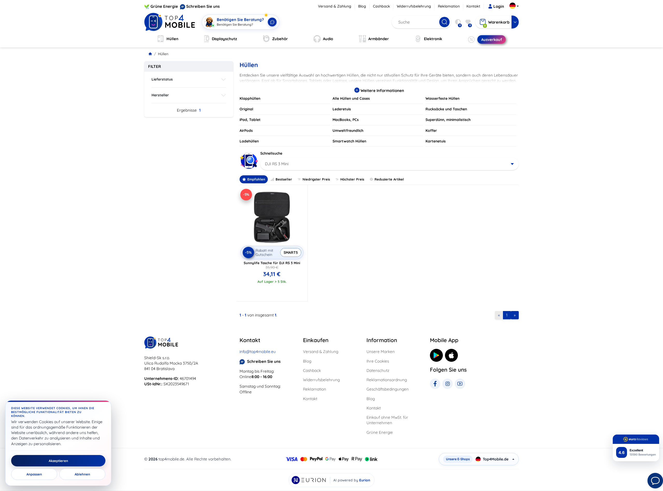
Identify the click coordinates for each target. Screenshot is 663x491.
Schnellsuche (271, 153)
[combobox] (389, 164)
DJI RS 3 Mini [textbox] (277, 163)
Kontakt (473, 6)
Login (498, 6)
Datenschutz (377, 370)
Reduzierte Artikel (389, 179)
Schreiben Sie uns (203, 6)
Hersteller (160, 95)
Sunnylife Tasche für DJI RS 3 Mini (272, 263)
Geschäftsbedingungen (387, 389)
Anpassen (34, 474)
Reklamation (449, 6)
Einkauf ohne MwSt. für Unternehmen (387, 420)
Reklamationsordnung (386, 379)
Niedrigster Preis (316, 179)
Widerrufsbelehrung (414, 6)
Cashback (381, 6)
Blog (362, 6)
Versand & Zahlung (334, 6)
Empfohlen (256, 179)
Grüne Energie (164, 6)
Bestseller (284, 179)
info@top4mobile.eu (258, 351)
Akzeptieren (58, 461)
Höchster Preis (352, 179)
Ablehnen (82, 474)
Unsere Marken (380, 351)
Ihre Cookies (377, 361)
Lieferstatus (162, 79)
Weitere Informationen (381, 90)
